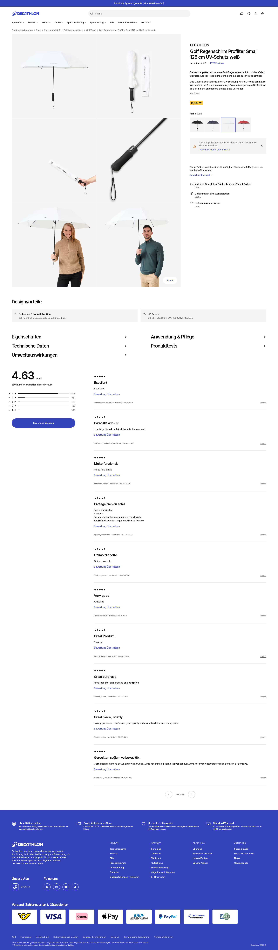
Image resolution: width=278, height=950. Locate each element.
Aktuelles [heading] (240, 843)
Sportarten (17, 22)
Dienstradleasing (160, 867)
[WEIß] (228, 125)
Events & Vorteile (126, 22)
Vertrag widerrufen (163, 937)
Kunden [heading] (114, 843)
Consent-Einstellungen (94, 937)
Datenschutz (42, 937)
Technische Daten (30, 346)
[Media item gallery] (96, 160)
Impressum (25, 937)
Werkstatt (145, 22)
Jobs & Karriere (200, 858)
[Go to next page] (191, 794)
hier (71, 945)
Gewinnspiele (241, 863)
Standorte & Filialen (202, 853)
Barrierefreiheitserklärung (136, 937)
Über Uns (197, 849)
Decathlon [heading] (199, 843)
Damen (32, 22)
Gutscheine (157, 863)
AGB (14, 937)
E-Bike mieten (158, 877)
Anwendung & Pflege (172, 337)
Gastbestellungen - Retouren (124, 877)
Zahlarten (156, 853)
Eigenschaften (26, 337)
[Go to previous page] (168, 794)
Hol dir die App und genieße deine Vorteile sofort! (139, 3)
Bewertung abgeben (43, 423)
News (237, 858)
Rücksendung (117, 867)
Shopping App (241, 849)
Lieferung (156, 849)
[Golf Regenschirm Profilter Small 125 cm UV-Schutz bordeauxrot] (54, 76)
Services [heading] (156, 843)
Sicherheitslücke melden (65, 937)
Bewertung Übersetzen (107, 394)
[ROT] (243, 125)
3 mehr (170, 280)
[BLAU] (212, 125)
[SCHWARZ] (197, 125)
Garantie (114, 872)
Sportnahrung (97, 22)
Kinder (57, 22)
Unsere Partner (200, 863)
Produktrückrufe (118, 863)
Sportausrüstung (75, 22)
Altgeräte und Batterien (163, 872)
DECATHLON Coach (244, 853)
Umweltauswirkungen (34, 355)
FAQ (112, 858)
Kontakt (113, 853)
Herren (45, 22)
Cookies (115, 937)
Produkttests (164, 346)
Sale (112, 22)
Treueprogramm (118, 849)
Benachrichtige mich (200, 175)
